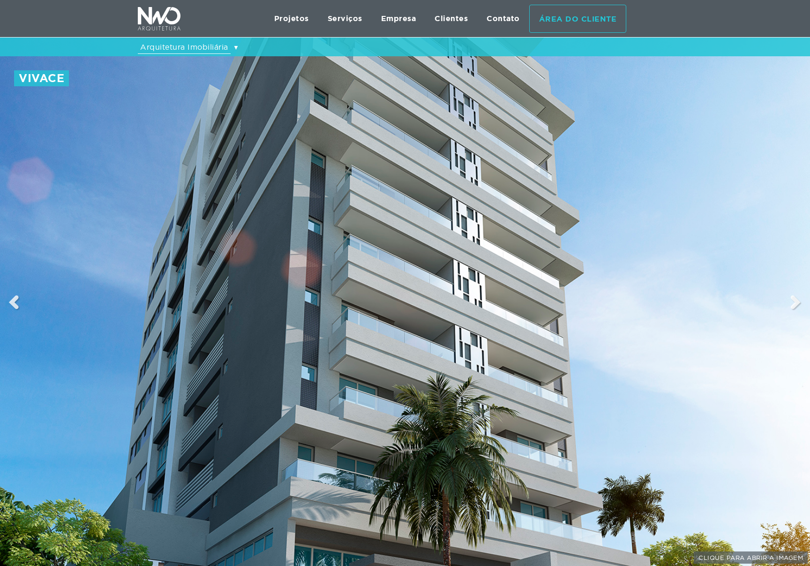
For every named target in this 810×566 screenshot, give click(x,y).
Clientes (451, 18)
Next (796, 302)
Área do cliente (578, 19)
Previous (14, 302)
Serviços (345, 18)
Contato (503, 18)
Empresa (398, 18)
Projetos (291, 18)
